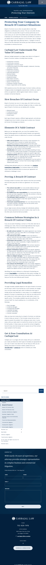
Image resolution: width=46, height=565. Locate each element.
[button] (42, 2)
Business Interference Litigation (9, 412)
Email (7, 481)
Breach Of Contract (7, 405)
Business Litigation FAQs (8, 414)
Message (7, 488)
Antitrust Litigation (5, 434)
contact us (17, 347)
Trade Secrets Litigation (6, 437)
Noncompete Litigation (7, 427)
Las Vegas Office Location (23, 536)
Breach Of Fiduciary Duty (8, 409)
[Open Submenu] (21, 400)
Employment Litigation (7, 424)
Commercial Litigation (7, 422)
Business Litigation (5, 400)
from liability (13, 273)
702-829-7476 (23, 5)
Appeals (4, 402)
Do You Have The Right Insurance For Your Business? (10, 440)
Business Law (4, 429)
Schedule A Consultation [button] (23, 548)
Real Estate (3, 432)
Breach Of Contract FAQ (8, 407)
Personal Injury (4, 443)
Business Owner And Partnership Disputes (10, 417)
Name (6, 474)
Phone (24, 474)
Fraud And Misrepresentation (9, 420)
